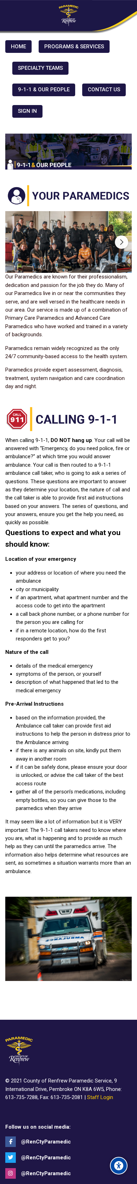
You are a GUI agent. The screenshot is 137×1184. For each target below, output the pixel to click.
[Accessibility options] (119, 1165)
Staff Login (100, 1097)
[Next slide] (121, 242)
